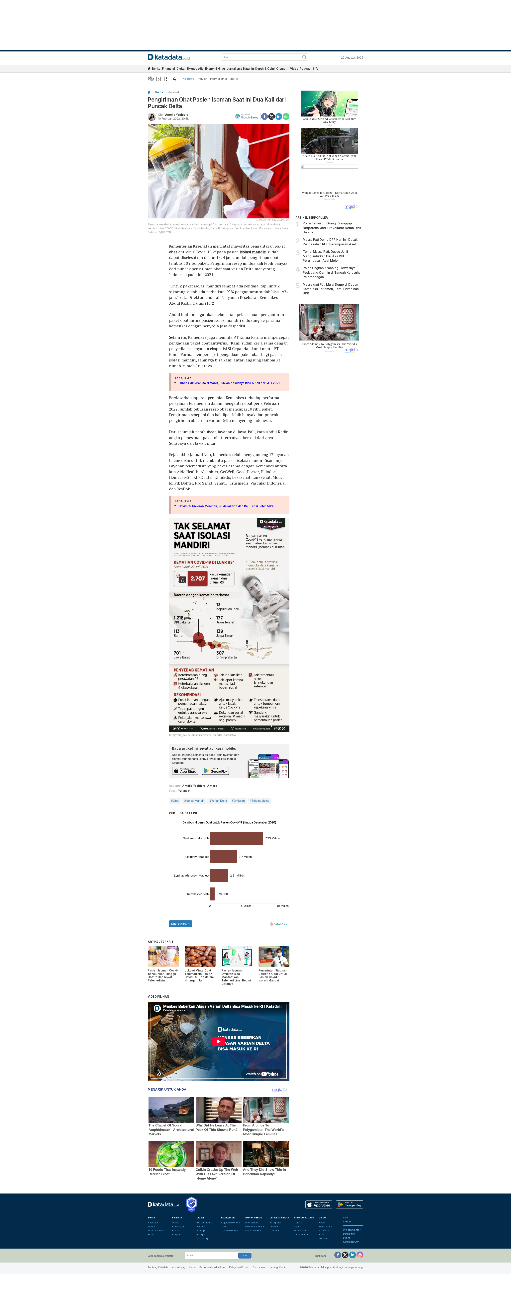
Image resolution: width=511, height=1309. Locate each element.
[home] (149, 69)
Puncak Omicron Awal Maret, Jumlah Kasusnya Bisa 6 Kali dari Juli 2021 (229, 383)
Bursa (175, 1230)
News (322, 1222)
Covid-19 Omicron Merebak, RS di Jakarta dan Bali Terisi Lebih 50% (226, 506)
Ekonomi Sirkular (255, 1226)
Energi (234, 78)
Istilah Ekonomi (230, 1230)
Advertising (178, 1267)
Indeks (347, 1221)
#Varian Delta (218, 800)
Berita (156, 68)
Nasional (188, 78)
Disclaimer (259, 1267)
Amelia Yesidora (176, 114)
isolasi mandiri (253, 252)
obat (173, 252)
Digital (180, 68)
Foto (321, 1234)
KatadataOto (351, 1241)
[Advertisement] (329, 423)
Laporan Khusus (303, 1234)
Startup (200, 1230)
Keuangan (178, 1226)
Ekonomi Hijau (215, 68)
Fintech (200, 1226)
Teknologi (202, 1238)
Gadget (200, 1234)
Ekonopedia (195, 68)
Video (294, 68)
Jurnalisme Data (238, 68)
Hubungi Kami (277, 1267)
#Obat (175, 800)
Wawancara (300, 1230)
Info (316, 68)
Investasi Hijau (253, 1230)
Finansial (168, 68)
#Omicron (238, 800)
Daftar (245, 1255)
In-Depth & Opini (263, 68)
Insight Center (352, 1229)
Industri (202, 78)
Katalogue (325, 1230)
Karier (192, 1267)
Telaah (298, 1222)
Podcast (305, 68)
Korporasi (177, 1234)
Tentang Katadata (158, 1267)
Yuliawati (184, 790)
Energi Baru (251, 1222)
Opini (297, 1226)
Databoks (349, 1233)
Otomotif (282, 68)
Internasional (218, 78)
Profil (224, 1226)
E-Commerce (204, 1222)
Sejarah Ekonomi (231, 1222)
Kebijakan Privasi (239, 1267)
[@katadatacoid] (360, 1254)
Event (346, 1237)
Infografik (275, 1222)
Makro (175, 1222)
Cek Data (275, 1230)
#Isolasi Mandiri (194, 800)
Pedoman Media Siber (212, 1267)
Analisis (274, 1226)
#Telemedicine (259, 800)
